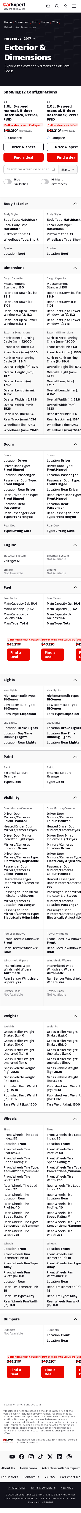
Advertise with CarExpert (61, 1468)
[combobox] (28, 38)
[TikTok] (40, 1456)
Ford (35, 22)
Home (8, 22)
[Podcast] (69, 1456)
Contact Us (31, 1477)
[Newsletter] (48, 6)
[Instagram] (31, 1456)
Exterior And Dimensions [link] (20, 27)
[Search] (56, 6)
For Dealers (9, 1477)
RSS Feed (67, 1487)
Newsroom (28, 1468)
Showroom (22, 22)
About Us (8, 1468)
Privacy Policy (16, 1487)
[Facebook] (21, 1456)
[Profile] (65, 6)
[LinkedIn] (59, 1456)
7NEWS (49, 1477)
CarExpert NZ (70, 1477)
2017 (55, 22)
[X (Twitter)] (50, 1456)
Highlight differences (59, 182)
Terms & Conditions (43, 1487)
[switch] (7, 181)
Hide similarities (21, 182)
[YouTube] (12, 1456)
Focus (45, 22)
